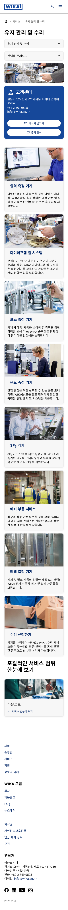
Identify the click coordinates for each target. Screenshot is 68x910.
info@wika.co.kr (18, 111)
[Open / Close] (60, 6)
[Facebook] (6, 890)
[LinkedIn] (14, 890)
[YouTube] (22, 890)
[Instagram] (30, 890)
